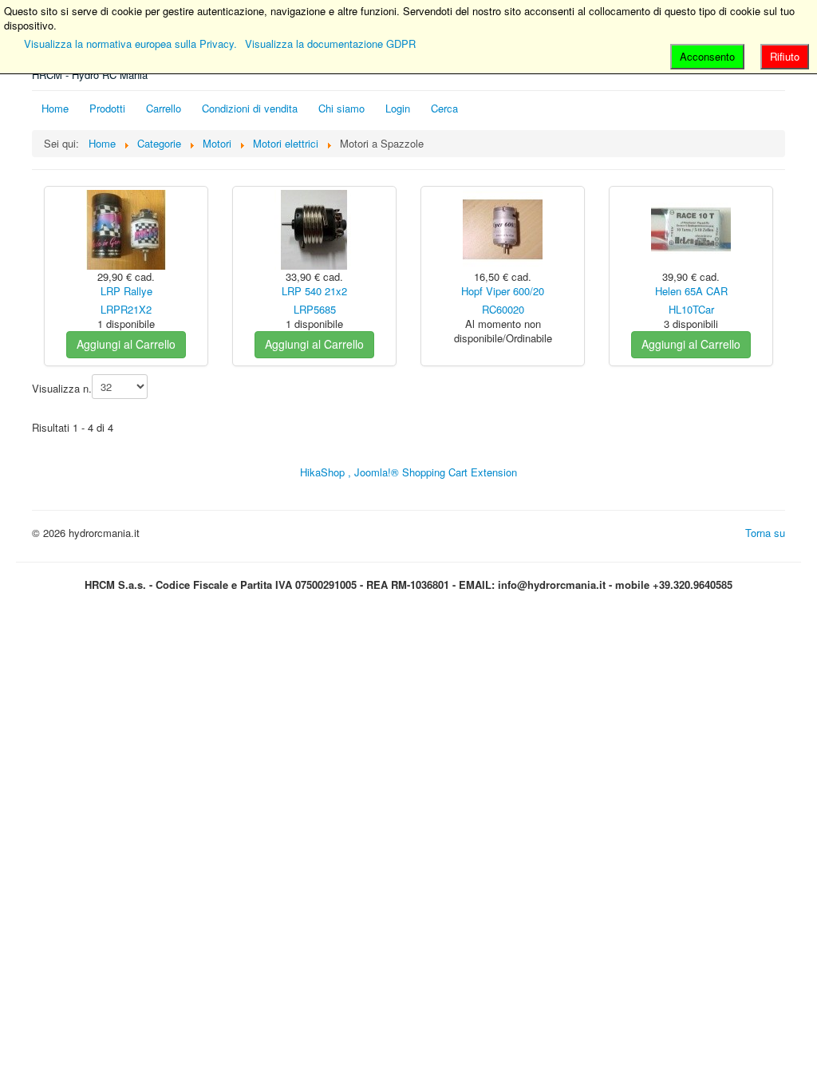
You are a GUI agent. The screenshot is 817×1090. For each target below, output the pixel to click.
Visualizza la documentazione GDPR (330, 43)
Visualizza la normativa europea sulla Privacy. (130, 43)
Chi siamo (341, 108)
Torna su (765, 532)
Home (55, 108)
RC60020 (503, 309)
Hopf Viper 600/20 (502, 290)
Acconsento (707, 56)
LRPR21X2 (126, 309)
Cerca (444, 108)
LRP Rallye (126, 290)
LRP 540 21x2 (314, 290)
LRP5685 (315, 309)
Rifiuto (784, 56)
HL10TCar (691, 309)
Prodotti (107, 108)
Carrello (163, 108)
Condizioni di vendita (250, 108)
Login (397, 108)
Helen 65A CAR (691, 290)
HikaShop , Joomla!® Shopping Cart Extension (408, 472)
